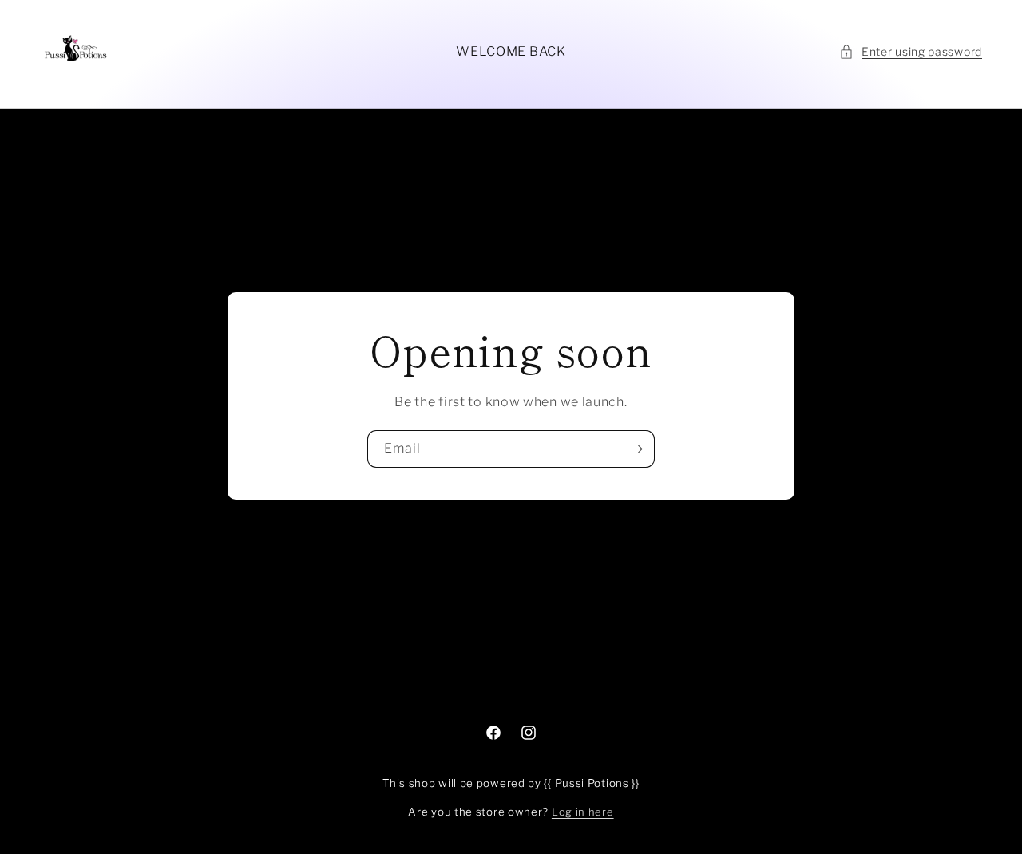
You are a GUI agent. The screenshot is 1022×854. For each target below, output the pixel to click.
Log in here (583, 811)
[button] (910, 51)
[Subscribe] (636, 449)
